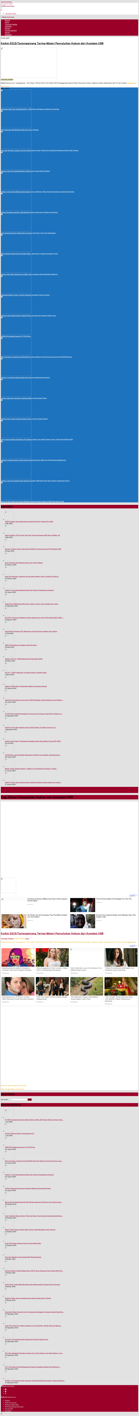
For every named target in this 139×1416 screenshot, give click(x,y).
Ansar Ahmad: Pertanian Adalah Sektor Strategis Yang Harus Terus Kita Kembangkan (28, 233)
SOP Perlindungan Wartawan (14, 1407)
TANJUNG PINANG (7, 80)
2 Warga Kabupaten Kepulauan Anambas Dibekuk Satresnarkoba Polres (24, 398)
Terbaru (7, 790)
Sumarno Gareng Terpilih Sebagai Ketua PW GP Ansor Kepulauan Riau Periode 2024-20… (34, 1271)
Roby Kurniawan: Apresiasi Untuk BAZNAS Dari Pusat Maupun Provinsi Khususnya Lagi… (33, 1161)
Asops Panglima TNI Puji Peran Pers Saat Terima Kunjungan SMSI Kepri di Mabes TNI (32, 535)
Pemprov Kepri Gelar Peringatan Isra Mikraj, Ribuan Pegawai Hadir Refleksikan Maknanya (29, 274)
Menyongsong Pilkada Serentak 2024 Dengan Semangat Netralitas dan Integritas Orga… (33, 1202)
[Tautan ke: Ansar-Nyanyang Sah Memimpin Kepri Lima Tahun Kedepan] (16, 128)
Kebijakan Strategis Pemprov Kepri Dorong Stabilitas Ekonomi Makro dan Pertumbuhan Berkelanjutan (33, 460)
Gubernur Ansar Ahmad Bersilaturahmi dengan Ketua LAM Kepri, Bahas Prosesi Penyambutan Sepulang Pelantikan (37, 192)
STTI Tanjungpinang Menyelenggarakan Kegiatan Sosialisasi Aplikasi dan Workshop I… (33, 1367)
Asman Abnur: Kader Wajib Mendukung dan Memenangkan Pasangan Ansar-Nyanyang (32, 1284)
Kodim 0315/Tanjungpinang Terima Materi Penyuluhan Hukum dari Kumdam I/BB (52, 43)
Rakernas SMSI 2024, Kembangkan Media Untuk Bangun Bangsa (26, 686)
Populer (7, 788)
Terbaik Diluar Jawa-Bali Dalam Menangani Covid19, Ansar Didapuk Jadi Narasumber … (33, 755)
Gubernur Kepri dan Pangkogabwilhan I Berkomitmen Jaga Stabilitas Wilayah (25, 171)
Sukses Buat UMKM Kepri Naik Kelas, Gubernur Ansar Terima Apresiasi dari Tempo (31, 604)
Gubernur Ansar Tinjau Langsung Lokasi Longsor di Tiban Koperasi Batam (24, 419)
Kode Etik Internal (10, 1403)
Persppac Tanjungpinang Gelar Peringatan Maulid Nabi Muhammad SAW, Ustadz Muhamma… (35, 1381)
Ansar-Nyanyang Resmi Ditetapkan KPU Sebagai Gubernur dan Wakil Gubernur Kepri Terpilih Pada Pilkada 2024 (37, 439)
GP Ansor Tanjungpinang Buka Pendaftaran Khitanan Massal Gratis (26, 1339)
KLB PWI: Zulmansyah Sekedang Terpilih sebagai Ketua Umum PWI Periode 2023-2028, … (34, 618)
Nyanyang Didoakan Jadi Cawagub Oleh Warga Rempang (23, 1257)
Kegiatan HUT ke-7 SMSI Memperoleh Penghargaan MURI (23, 659)
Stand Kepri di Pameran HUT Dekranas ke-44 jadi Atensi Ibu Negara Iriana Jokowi (31, 631)
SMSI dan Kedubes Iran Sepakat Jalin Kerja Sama (21, 645)
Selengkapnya (131, 83)
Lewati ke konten (6, 2)
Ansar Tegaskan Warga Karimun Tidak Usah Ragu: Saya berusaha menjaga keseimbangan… (34, 1216)
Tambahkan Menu (10, 14)
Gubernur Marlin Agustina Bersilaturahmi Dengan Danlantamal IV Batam (28, 1298)
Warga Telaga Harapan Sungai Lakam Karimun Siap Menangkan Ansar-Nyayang (30, 1230)
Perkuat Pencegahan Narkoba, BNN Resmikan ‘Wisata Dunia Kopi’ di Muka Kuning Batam (29, 212)
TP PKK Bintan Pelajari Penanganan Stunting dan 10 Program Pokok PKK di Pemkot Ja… (33, 714)
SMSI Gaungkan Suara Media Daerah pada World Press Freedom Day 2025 (29, 522)
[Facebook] (5, 1390)
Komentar (8, 792)
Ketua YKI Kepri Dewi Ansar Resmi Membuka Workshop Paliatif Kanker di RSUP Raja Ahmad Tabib (32, 501)
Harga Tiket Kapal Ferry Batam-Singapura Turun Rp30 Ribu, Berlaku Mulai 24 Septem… (33, 1326)
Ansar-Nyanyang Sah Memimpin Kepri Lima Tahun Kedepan (20, 130)
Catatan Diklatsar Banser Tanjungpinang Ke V (19, 1133)
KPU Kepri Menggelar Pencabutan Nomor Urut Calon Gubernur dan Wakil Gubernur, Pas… (34, 1353)
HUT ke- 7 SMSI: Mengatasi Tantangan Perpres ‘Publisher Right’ (26, 673)
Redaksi (7, 1401)
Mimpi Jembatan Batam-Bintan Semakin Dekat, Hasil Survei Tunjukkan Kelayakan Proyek (29, 254)
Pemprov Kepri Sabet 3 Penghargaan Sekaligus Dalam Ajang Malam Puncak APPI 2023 (33, 741)
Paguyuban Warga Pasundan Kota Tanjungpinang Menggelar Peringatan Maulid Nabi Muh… (34, 1312)
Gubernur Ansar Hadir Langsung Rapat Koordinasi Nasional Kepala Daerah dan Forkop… (33, 782)
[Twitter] (5, 1392)
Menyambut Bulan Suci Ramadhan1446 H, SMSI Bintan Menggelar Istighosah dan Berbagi (30, 109)
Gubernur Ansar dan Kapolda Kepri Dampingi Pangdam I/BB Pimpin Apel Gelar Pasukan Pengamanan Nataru (35, 481)
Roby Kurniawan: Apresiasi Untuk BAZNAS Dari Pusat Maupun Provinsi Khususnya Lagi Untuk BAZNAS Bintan (36, 357)
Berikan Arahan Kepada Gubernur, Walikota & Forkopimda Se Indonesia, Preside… (31, 769)
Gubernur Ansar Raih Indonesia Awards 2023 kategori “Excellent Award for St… (31, 727)
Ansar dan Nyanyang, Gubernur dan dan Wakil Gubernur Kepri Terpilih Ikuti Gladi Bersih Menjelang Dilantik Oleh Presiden (39, 150)
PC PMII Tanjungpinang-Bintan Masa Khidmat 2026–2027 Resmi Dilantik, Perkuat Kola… (34, 1120)
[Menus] (1, 8)
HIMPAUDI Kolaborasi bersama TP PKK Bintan (16, 336)
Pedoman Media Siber (12, 1405)
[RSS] (5, 1394)
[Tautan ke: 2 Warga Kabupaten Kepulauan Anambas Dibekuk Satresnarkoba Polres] (16, 396)
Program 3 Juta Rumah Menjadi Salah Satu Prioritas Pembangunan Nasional (25, 378)
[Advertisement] (62, 839)
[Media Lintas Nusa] (7, 6)
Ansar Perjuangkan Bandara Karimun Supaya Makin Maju (23, 1243)
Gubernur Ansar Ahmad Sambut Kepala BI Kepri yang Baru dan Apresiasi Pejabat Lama (28, 316)
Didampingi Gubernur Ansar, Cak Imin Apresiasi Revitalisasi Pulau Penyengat (25, 295)
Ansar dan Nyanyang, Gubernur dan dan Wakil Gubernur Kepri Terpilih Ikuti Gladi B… (32, 576)
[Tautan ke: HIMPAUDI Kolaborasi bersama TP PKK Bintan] (16, 334)
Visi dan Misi (9, 1409)
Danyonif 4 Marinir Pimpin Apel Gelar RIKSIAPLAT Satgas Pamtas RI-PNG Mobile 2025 (33, 549)
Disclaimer (8, 1411)
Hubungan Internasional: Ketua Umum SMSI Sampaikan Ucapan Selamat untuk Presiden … (34, 700)
